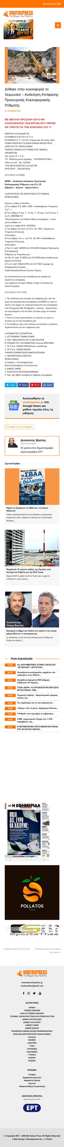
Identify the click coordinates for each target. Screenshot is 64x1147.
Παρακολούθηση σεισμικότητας (32, 1086)
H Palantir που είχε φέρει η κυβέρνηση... (36, 714)
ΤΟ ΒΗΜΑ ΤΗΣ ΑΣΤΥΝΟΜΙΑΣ (19, 427)
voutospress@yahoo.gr (32, 982)
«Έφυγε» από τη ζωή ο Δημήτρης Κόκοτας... (37, 708)
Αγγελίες (32, 1083)
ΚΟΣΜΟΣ (32, 1040)
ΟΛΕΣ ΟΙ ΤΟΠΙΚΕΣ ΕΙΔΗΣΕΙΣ (32, 1013)
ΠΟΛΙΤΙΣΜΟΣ (32, 1052)
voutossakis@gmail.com (32, 986)
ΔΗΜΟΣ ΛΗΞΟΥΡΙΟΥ (32, 1022)
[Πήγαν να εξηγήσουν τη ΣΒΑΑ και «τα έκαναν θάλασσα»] (32, 486)
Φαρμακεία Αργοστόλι (32, 1078)
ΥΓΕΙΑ (32, 1046)
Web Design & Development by (33, 1139)
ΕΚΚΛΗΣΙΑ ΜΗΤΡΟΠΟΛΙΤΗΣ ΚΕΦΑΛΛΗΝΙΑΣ (32, 1034)
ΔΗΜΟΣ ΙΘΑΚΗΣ (32, 1028)
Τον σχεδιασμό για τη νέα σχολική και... (35, 703)
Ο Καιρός (32, 1075)
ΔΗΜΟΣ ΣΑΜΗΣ (32, 1025)
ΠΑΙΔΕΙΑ (32, 1061)
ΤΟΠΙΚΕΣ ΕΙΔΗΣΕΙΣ (32, 1010)
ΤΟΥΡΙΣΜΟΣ (32, 1049)
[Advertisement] (32, 768)
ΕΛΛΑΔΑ (32, 1037)
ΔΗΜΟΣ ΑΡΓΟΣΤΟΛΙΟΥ (32, 1019)
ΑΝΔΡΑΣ (32, 1058)
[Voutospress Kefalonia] (18, 14)
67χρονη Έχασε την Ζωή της (17, 949)
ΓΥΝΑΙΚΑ (32, 1055)
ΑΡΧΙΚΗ (32, 1008)
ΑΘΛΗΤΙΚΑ (32, 1043)
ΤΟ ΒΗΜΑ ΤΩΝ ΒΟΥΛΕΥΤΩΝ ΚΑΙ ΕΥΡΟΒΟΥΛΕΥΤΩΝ (32, 1016)
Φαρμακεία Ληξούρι (32, 1080)
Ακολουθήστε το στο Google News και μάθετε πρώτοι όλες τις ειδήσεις (38, 406)
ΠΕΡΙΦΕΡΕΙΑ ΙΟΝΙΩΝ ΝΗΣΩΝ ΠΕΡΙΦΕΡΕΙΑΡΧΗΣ (32, 1031)
